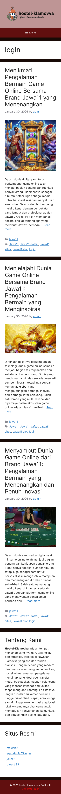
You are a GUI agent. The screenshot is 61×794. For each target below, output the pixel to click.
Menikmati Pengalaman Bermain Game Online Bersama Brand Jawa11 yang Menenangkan (30, 87)
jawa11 (13, 239)
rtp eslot (12, 748)
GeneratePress (30, 788)
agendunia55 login (19, 753)
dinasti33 (13, 764)
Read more (33, 601)
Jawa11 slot (20, 249)
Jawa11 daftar (29, 244)
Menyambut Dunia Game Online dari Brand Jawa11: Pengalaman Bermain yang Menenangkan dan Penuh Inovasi (29, 471)
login (32, 249)
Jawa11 (14, 244)
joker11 (11, 759)
